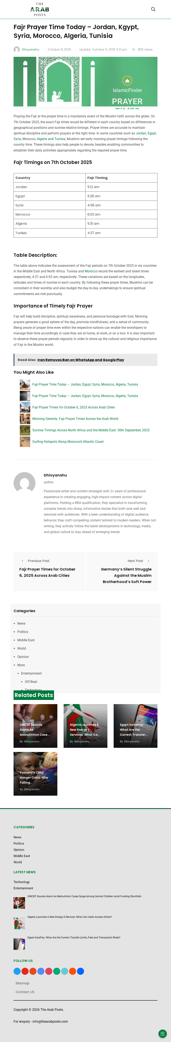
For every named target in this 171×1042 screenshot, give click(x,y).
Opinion (23, 657)
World (21, 648)
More (21, 665)
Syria (17, 139)
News (21, 623)
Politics (22, 632)
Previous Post (39, 560)
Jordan (141, 133)
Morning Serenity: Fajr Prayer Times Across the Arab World (75, 419)
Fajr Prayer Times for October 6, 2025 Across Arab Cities (73, 407)
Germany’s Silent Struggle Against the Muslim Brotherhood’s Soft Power (126, 575)
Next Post (135, 560)
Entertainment (31, 673)
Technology (33, 690)
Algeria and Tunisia (51, 139)
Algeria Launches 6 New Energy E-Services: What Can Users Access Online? (84, 735)
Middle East (26, 640)
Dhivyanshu (55, 475)
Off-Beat (31, 682)
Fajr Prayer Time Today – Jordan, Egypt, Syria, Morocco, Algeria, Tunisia (85, 384)
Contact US (25, 992)
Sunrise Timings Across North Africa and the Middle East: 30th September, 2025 (91, 430)
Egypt (152, 133)
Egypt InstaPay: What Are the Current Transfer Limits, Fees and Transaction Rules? (134, 735)
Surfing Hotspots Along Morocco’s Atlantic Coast (68, 442)
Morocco (91, 271)
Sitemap (22, 983)
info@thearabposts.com (50, 1021)
